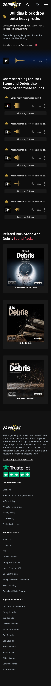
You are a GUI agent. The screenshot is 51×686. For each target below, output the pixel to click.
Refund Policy (9, 501)
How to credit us (10, 556)
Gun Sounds (8, 618)
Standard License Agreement (18, 44)
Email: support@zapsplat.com (18, 459)
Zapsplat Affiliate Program (15, 591)
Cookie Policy (8, 518)
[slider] (21, 60)
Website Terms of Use (12, 507)
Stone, (35, 25)
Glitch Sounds (9, 658)
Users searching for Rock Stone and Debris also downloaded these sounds (23, 83)
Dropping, (15, 25)
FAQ (4, 551)
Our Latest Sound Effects (14, 606)
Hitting (23, 28)
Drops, (6, 25)
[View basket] (37, 4)
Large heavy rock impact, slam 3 (26, 98)
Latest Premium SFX (12, 568)
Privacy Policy (9, 512)
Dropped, (26, 25)
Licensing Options (25, 113)
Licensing (7, 489)
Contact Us (8, 545)
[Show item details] (46, 61)
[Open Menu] (46, 4)
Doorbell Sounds (10, 623)
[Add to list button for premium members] (41, 61)
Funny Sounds (9, 612)
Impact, (6, 28)
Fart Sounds (8, 635)
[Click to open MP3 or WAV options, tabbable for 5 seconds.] (34, 61)
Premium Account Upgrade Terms (18, 495)
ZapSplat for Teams (11, 562)
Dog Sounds (8, 641)
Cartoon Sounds (10, 663)
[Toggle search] (27, 4)
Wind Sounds (9, 669)
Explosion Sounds (11, 629)
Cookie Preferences (11, 524)
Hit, (13, 28)
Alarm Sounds (9, 652)
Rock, (41, 25)
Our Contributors (10, 574)
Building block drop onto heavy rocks (27, 16)
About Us (7, 539)
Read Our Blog (9, 585)
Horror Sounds (9, 646)
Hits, (17, 28)
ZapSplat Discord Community (16, 579)
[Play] (6, 61)
